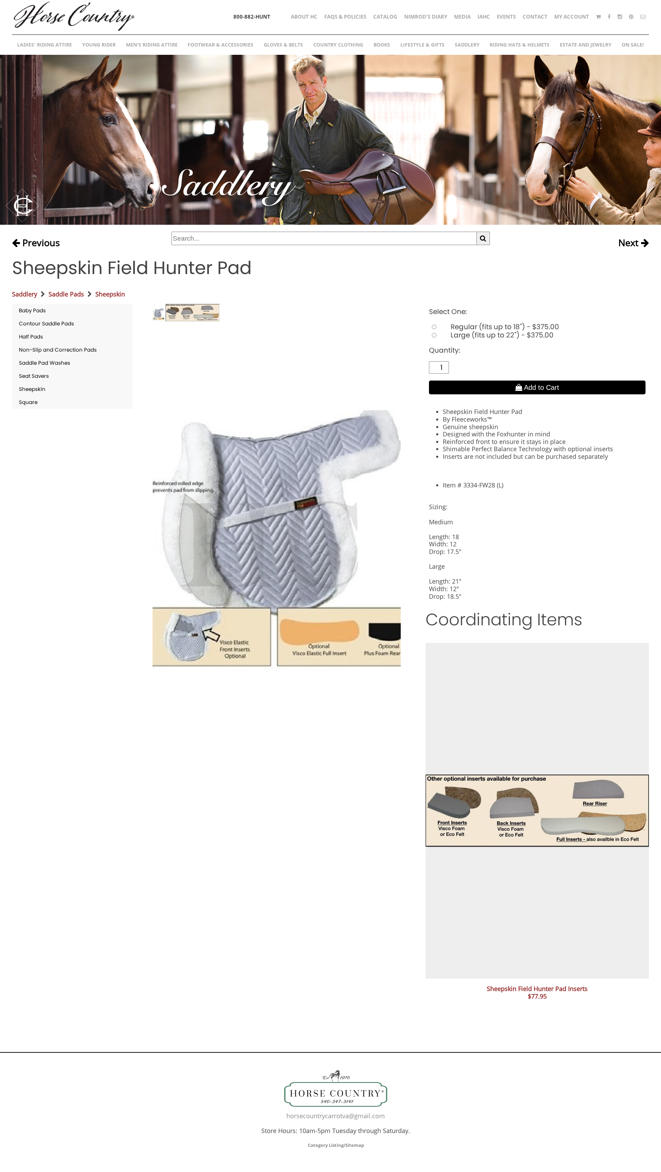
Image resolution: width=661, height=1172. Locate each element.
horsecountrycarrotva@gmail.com (335, 1116)
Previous (40, 243)
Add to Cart (540, 387)
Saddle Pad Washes (44, 362)
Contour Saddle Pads (46, 323)
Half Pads (31, 336)
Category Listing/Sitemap (336, 1145)
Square (28, 402)
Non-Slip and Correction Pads (58, 349)
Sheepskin (110, 294)
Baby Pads (32, 310)
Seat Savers (34, 376)
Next (629, 243)
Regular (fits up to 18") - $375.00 (504, 327)
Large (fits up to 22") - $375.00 (501, 335)
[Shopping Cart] (598, 16)
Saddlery (24, 294)
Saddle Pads (66, 294)
